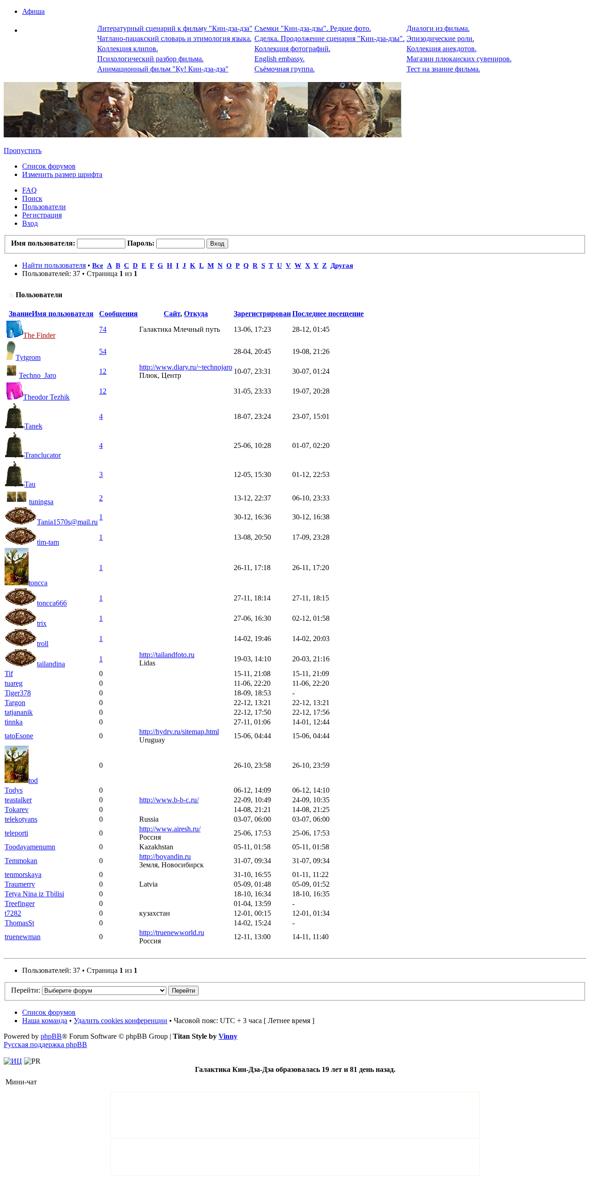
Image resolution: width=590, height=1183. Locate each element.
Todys (14, 790)
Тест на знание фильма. (443, 69)
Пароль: (140, 243)
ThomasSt (19, 923)
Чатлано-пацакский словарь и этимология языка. (174, 38)
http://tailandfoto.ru (167, 655)
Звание (20, 314)
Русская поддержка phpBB (45, 1044)
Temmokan (21, 861)
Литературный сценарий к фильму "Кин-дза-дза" (175, 28)
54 (102, 351)
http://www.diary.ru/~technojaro (185, 367)
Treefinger (20, 903)
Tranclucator (42, 455)
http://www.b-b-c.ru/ (169, 800)
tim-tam (48, 542)
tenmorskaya (23, 874)
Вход (30, 223)
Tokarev (17, 809)
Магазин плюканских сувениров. (459, 59)
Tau (29, 484)
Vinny (227, 1036)
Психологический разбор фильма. (150, 59)
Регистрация (42, 215)
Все (97, 265)
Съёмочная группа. (284, 69)
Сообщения (118, 314)
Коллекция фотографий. (292, 49)
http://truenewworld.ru (171, 932)
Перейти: (25, 990)
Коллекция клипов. (127, 49)
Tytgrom (28, 357)
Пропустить (22, 150)
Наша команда (44, 1020)
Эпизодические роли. (440, 38)
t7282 (13, 913)
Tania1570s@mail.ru (67, 522)
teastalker (18, 800)
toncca (38, 583)
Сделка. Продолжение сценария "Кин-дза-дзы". (329, 38)
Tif (9, 673)
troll (42, 643)
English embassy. (279, 59)
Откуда (196, 314)
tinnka (14, 722)
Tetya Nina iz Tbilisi (34, 894)
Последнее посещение (328, 314)
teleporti (16, 833)
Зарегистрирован (262, 314)
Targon (15, 702)
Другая (341, 265)
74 (102, 329)
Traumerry (20, 884)
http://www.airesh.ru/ (170, 829)
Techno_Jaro (37, 375)
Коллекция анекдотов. (442, 49)
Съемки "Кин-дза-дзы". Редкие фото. (312, 28)
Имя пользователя (63, 314)
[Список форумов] (202, 135)
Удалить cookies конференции (120, 1020)
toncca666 (52, 603)
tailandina (51, 664)
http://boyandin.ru (165, 856)
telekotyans (21, 819)
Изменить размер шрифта (62, 174)
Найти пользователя (54, 265)
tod (33, 780)
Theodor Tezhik (46, 397)
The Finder (39, 335)
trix (42, 623)
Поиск (32, 198)
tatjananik (19, 712)
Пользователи (44, 207)
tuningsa (41, 502)
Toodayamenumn (30, 847)
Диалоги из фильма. (438, 28)
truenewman (23, 937)
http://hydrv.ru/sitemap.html (179, 732)
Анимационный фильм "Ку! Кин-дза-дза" (163, 69)
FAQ (29, 190)
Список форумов (49, 166)
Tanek (33, 426)
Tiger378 (18, 693)
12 (102, 371)
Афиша (33, 11)
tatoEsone (19, 736)
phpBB (51, 1036)
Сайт (172, 314)
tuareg (14, 683)
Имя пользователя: (43, 243)
